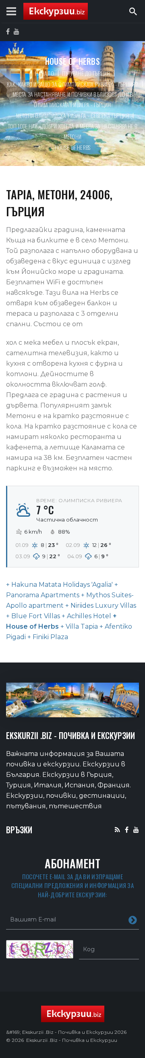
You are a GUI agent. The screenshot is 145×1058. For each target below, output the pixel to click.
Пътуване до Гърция (86, 73)
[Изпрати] (132, 919)
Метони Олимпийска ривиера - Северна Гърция (72, 115)
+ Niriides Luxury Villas (100, 605)
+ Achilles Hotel (85, 616)
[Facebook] (126, 829)
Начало (44, 73)
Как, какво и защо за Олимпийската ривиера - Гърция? (72, 84)
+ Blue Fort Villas (33, 616)
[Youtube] (136, 829)
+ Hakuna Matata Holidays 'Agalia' (59, 584)
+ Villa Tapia (78, 626)
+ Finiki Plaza (47, 637)
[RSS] (117, 829)
